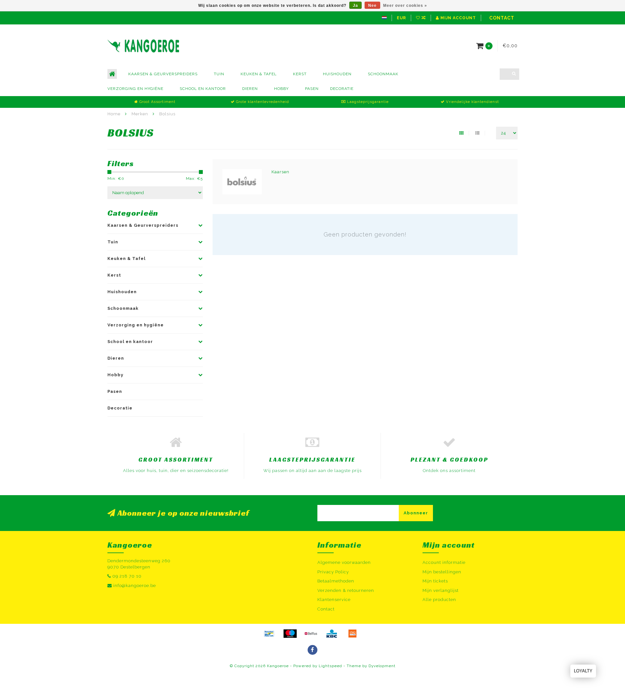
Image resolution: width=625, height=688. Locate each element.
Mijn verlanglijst (441, 590)
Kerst (300, 74)
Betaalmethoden (335, 581)
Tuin (219, 74)
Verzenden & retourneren (345, 590)
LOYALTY (583, 670)
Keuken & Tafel (259, 74)
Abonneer (416, 512)
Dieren (250, 88)
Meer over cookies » (405, 5)
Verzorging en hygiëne (135, 88)
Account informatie (444, 562)
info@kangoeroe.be (134, 585)
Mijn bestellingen (442, 571)
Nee (372, 5)
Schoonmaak (383, 74)
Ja (355, 5)
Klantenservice (334, 599)
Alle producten (439, 599)
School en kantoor (203, 88)
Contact (501, 18)
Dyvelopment (382, 666)
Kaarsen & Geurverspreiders (163, 74)
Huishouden (337, 74)
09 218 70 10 (127, 576)
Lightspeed (330, 666)
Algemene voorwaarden (344, 562)
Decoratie (342, 88)
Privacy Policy (333, 571)
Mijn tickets (435, 581)
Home (113, 113)
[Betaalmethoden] (269, 633)
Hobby (281, 88)
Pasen (312, 88)
